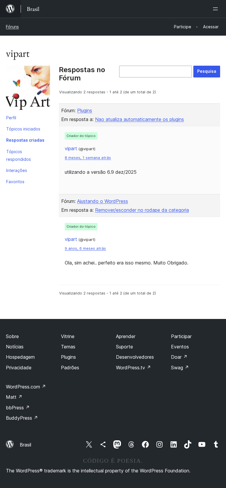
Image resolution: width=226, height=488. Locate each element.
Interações (16, 170)
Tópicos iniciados (23, 128)
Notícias (15, 347)
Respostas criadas (25, 140)
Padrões (70, 367)
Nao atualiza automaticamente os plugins (139, 119)
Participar (181, 336)
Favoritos (15, 181)
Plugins (84, 110)
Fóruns (12, 26)
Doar (179, 357)
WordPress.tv (133, 367)
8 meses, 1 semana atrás (88, 158)
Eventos (180, 347)
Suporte (124, 347)
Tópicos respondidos (18, 155)
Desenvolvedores (135, 357)
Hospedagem (20, 357)
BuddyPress (22, 418)
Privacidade (18, 367)
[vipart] (28, 89)
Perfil (11, 117)
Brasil (25, 445)
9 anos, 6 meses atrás (85, 248)
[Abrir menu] (216, 9)
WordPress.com (26, 387)
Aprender (125, 336)
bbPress (18, 408)
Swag (180, 367)
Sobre (12, 336)
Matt (14, 397)
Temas (68, 347)
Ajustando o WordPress (102, 201)
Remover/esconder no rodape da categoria (142, 210)
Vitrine (67, 336)
